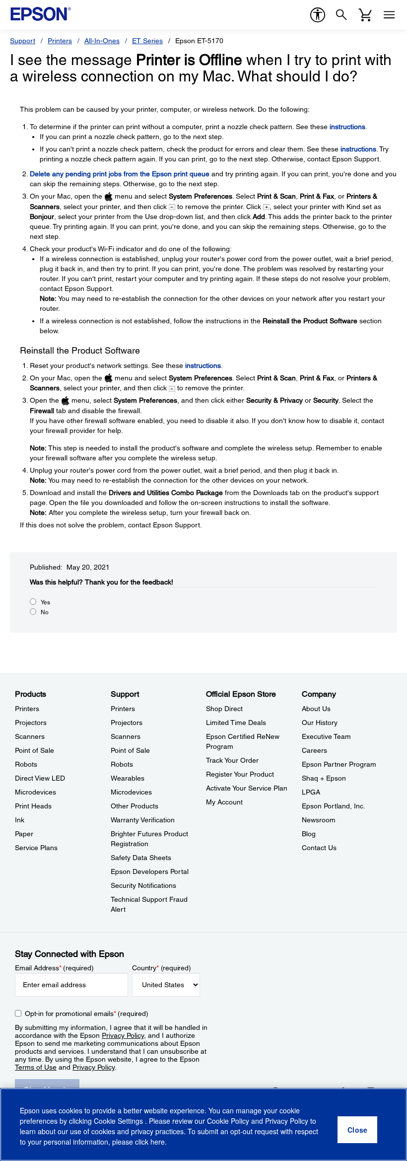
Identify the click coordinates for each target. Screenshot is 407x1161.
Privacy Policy (123, 1035)
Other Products (134, 806)
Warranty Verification (143, 820)
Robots (26, 764)
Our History (320, 722)
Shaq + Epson (324, 778)
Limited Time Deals (236, 722)
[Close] (357, 1129)
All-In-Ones (102, 41)
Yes (45, 602)
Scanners (30, 736)
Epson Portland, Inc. (333, 806)
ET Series (147, 41)
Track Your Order (232, 760)
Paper (24, 834)
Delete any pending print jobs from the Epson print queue (119, 174)
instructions (347, 127)
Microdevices (35, 792)
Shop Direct (224, 709)
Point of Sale (34, 750)
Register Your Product (240, 774)
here (157, 1142)
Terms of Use (36, 1067)
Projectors (31, 722)
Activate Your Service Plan (246, 788)
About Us (316, 709)
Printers (60, 41)
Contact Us (319, 848)
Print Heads (33, 806)
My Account (224, 802)
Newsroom (319, 820)
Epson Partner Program (339, 764)
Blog (309, 834)
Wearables (127, 778)
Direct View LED (40, 778)
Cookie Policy (228, 1121)
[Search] (341, 15)
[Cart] (365, 15)
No (45, 612)
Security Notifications (143, 885)
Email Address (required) (54, 968)
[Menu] (389, 15)
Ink (19, 820)
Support (22, 41)
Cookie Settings (119, 1121)
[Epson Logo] (40, 13)
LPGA (311, 792)
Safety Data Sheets (141, 858)
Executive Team (326, 736)
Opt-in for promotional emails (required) (86, 1013)
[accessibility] (318, 15)
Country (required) (161, 968)
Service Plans (36, 848)
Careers (314, 750)
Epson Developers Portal (150, 871)
